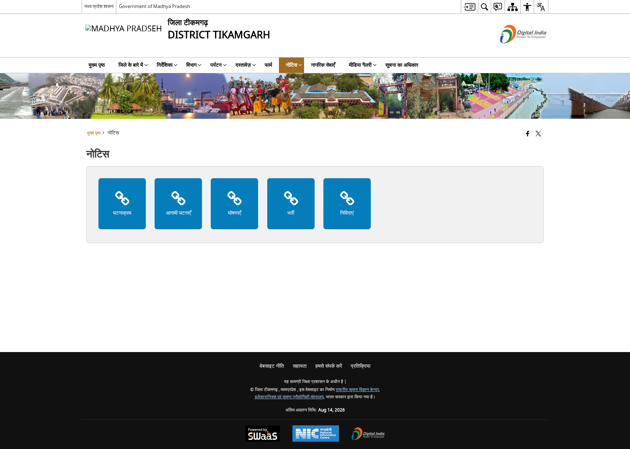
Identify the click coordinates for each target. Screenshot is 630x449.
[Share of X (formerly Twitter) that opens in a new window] (538, 134)
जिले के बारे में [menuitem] (130, 65)
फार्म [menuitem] (268, 65)
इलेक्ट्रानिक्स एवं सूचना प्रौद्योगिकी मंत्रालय (289, 397)
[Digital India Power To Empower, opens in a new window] (368, 434)
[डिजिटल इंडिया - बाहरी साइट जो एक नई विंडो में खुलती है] (514, 50)
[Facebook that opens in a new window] (527, 134)
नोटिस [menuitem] (291, 65)
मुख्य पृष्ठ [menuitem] (97, 65)
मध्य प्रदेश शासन (99, 6)
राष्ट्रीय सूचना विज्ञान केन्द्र (357, 390)
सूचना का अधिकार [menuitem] (401, 65)
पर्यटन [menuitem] (216, 65)
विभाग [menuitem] (191, 65)
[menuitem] (469, 6)
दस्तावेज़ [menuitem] (243, 65)
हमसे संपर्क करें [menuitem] (328, 366)
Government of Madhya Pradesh (154, 6)
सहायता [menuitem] (300, 366)
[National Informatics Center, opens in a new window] (316, 434)
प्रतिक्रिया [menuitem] (360, 366)
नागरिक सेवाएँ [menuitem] (323, 65)
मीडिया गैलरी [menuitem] (360, 65)
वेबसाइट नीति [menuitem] (272, 366)
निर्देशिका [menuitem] (164, 65)
